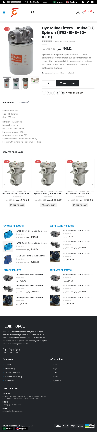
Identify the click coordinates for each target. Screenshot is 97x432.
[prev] (89, 28)
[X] (11, 350)
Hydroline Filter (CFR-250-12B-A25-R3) (51, 193)
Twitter (49, 93)
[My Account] (78, 12)
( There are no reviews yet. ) (64, 41)
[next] (92, 28)
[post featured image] (17, 173)
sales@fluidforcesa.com (13, 411)
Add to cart (69, 83)
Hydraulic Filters (58, 73)
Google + (58, 93)
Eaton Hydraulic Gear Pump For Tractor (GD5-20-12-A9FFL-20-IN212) (46, 297)
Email (63, 93)
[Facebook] (5, 350)
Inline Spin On (70, 73)
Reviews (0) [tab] (24, 102)
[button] (33, 12)
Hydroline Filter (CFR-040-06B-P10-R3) (20, 193)
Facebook (44, 93)
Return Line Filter (29, 191)
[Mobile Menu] (4, 12)
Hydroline (18, 191)
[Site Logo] (15, 12)
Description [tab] (8, 102)
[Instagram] (17, 350)
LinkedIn (53, 93)
